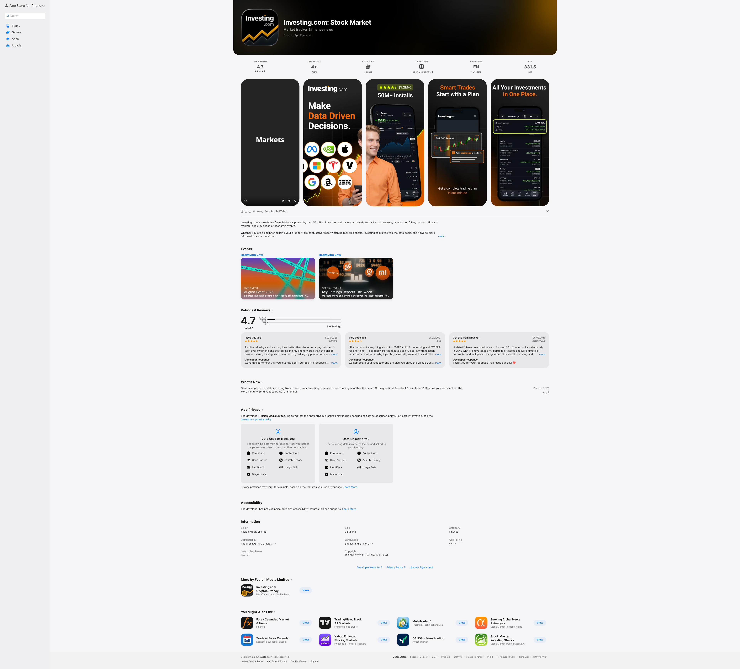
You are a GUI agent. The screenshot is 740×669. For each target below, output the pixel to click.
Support (315, 661)
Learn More (350, 486)
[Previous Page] (237, 142)
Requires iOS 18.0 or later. (256, 543)
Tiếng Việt (524, 657)
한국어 (490, 657)
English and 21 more (357, 543)
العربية (434, 657)
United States (399, 657)
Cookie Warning (299, 661)
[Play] (283, 201)
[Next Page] (553, 142)
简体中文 (458, 657)
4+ (450, 543)
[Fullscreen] (295, 201)
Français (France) (474, 657)
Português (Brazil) (506, 657)
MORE (334, 354)
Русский (445, 657)
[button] (25, 26)
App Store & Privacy (277, 661)
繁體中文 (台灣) (540, 657)
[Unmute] (289, 201)
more (441, 236)
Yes (243, 555)
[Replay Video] (245, 201)
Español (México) (419, 657)
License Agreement (421, 567)
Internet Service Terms (252, 661)
